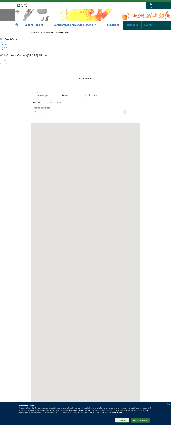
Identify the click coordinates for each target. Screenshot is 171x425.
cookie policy (117, 412)
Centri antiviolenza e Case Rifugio (50, 32)
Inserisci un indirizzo (42, 108)
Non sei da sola (35, 32)
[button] (151, 5)
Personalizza (122, 420)
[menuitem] (87, 45)
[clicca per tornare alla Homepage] (16, 24)
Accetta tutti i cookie (140, 420)
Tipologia (34, 92)
